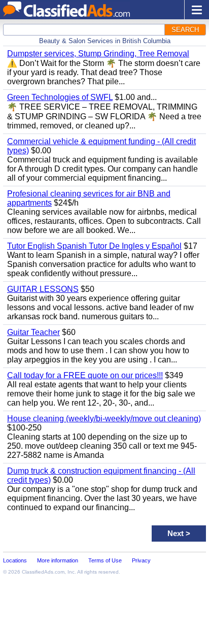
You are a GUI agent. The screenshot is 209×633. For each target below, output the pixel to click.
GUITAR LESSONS (43, 289)
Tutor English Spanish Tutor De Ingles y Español (94, 246)
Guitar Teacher (33, 332)
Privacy (141, 560)
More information (57, 560)
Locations (15, 560)
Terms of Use (105, 560)
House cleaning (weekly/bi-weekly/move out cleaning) (104, 418)
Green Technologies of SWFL (60, 97)
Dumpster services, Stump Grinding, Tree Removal (98, 53)
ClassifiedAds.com (43, 572)
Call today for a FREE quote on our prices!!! (85, 375)
